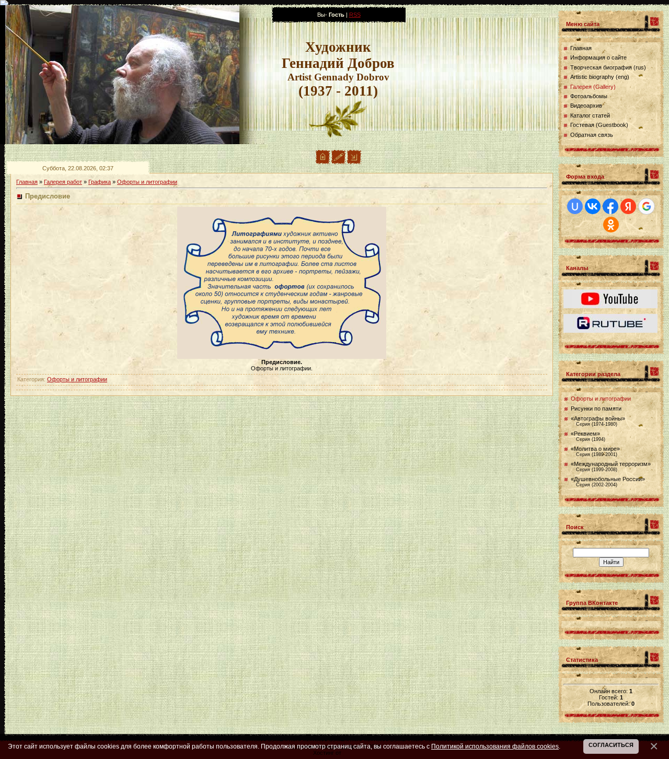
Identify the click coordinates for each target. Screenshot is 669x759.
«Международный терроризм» (611, 464)
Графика (99, 182)
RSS (355, 14)
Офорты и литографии (147, 182)
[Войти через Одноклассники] (611, 224)
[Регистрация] (338, 162)
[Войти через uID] (575, 206)
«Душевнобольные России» (608, 479)
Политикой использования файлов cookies (495, 746)
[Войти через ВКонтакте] (593, 206)
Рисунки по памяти (596, 408)
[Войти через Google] (646, 206)
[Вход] (354, 162)
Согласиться (611, 745)
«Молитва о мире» (595, 449)
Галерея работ (63, 182)
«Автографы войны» (598, 418)
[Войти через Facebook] (610, 206)
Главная (27, 182)
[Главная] (323, 162)
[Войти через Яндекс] (628, 206)
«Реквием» (585, 433)
